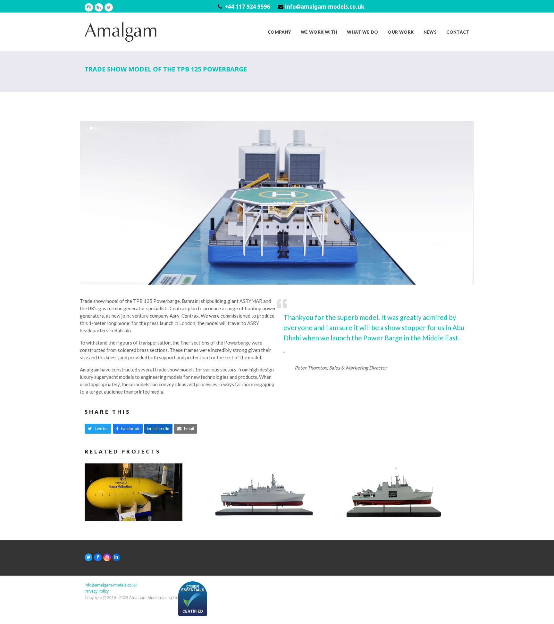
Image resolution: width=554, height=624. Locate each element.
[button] (85, 202)
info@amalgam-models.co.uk (325, 6)
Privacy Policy (97, 591)
